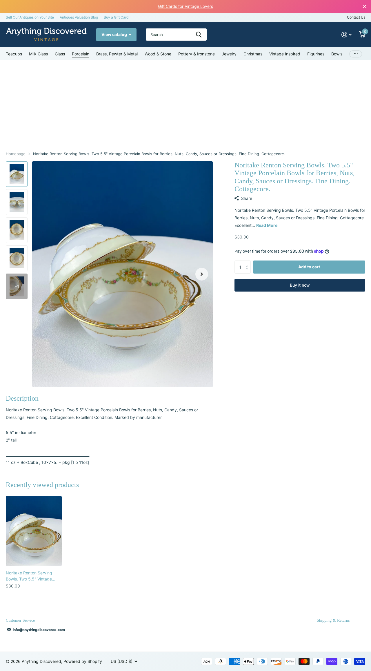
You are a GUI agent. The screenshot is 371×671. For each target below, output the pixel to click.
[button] (201, 274)
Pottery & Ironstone (196, 53)
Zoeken (199, 34)
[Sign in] (346, 34)
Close (364, 6)
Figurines (315, 53)
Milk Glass (38, 53)
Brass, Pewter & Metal (117, 53)
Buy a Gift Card (116, 17)
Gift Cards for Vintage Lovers (185, 6)
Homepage (16, 153)
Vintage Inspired (284, 53)
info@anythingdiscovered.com (39, 629)
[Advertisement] (185, 103)
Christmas (252, 53)
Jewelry (229, 53)
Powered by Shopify (82, 661)
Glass (60, 53)
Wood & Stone (158, 53)
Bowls (336, 53)
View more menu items (355, 53)
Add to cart (309, 266)
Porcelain (80, 53)
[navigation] (17, 174)
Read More (266, 225)
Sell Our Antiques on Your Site (30, 17)
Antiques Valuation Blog (79, 17)
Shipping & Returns (333, 620)
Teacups (14, 53)
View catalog (114, 34)
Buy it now (300, 285)
